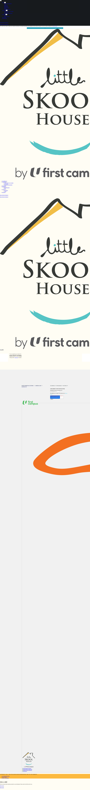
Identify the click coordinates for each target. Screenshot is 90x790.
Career (5, 191)
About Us (3, 189)
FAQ (5, 188)
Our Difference (4, 181)
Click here (16, 357)
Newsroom (6, 190)
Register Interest (6, 187)
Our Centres (4, 185)
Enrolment (4, 186)
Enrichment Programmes (8, 184)
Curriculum (4, 182)
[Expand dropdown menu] (6, 182)
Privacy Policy (4, 777)
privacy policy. (55, 26)
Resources (3, 192)
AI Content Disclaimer (6, 776)
